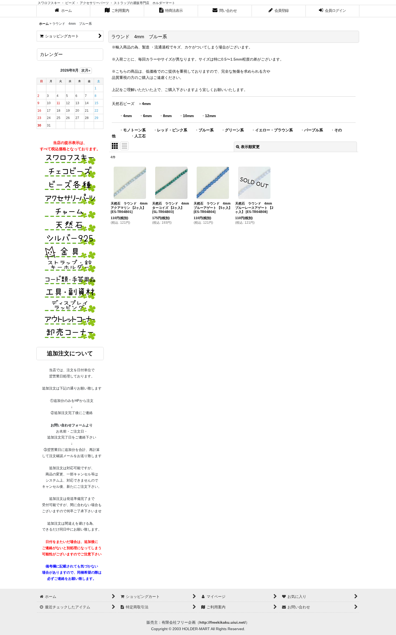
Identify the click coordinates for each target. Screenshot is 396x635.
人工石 (140, 136)
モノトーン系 (134, 130)
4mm (146, 103)
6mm (147, 116)
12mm (210, 116)
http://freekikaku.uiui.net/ (222, 622)
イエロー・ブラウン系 (274, 130)
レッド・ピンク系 (172, 130)
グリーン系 (234, 130)
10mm (188, 116)
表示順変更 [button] (250, 147)
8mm (167, 116)
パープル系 (313, 130)
